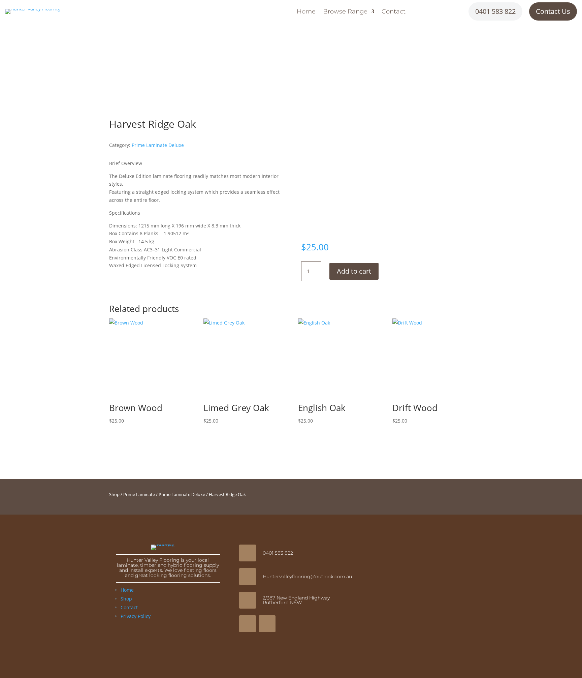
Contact (394, 12)
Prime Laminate (139, 494)
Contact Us (553, 11)
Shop (114, 494)
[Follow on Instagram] (267, 623)
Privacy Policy (136, 616)
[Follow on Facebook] (247, 623)
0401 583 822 (495, 11)
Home (306, 12)
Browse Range (345, 12)
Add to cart (354, 271)
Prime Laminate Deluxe (158, 145)
